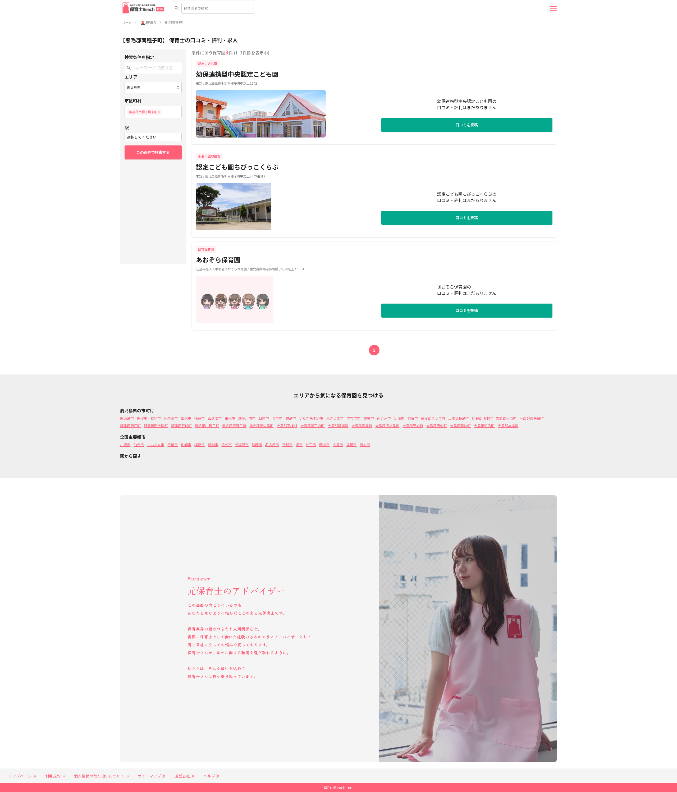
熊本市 (365, 444)
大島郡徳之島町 (387, 425)
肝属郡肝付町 (181, 425)
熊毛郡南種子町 (174, 22)
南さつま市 (335, 418)
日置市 (264, 418)
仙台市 (139, 444)
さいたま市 (155, 444)
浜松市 (226, 444)
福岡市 (351, 444)
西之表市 (215, 418)
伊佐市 (399, 418)
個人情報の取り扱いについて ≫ (102, 776)
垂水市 (230, 418)
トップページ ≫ (22, 776)
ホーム (127, 22)
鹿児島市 (127, 418)
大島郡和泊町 (460, 425)
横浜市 (199, 444)
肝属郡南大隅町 (156, 425)
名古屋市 (272, 444)
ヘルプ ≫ (211, 776)
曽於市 (277, 418)
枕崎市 (155, 418)
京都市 (287, 444)
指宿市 (199, 418)
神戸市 (311, 444)
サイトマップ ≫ (152, 776)
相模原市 (242, 444)
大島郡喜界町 (361, 425)
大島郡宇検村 (287, 425)
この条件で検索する (153, 152)
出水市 (186, 418)
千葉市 (172, 444)
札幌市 (125, 444)
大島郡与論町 (508, 425)
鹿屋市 (142, 418)
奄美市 (369, 418)
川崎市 (186, 444)
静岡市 (257, 444)
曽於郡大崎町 (506, 418)
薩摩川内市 (246, 418)
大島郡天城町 (412, 425)
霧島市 (291, 418)
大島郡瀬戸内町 (312, 425)
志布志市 (353, 418)
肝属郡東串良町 (532, 418)
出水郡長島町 (458, 418)
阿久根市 (171, 418)
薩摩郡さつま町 (433, 418)
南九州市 (384, 418)
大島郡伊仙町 (436, 425)
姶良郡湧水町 (482, 418)
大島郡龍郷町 (338, 425)
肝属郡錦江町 (130, 425)
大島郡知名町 (484, 425)
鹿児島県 (150, 22)
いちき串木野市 (311, 418)
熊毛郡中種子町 (207, 425)
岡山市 (324, 444)
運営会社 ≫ (185, 776)
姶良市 (413, 418)
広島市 (338, 444)
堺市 (299, 444)
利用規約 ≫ (55, 776)
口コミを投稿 (467, 125)
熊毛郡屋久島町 (261, 425)
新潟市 (213, 444)
